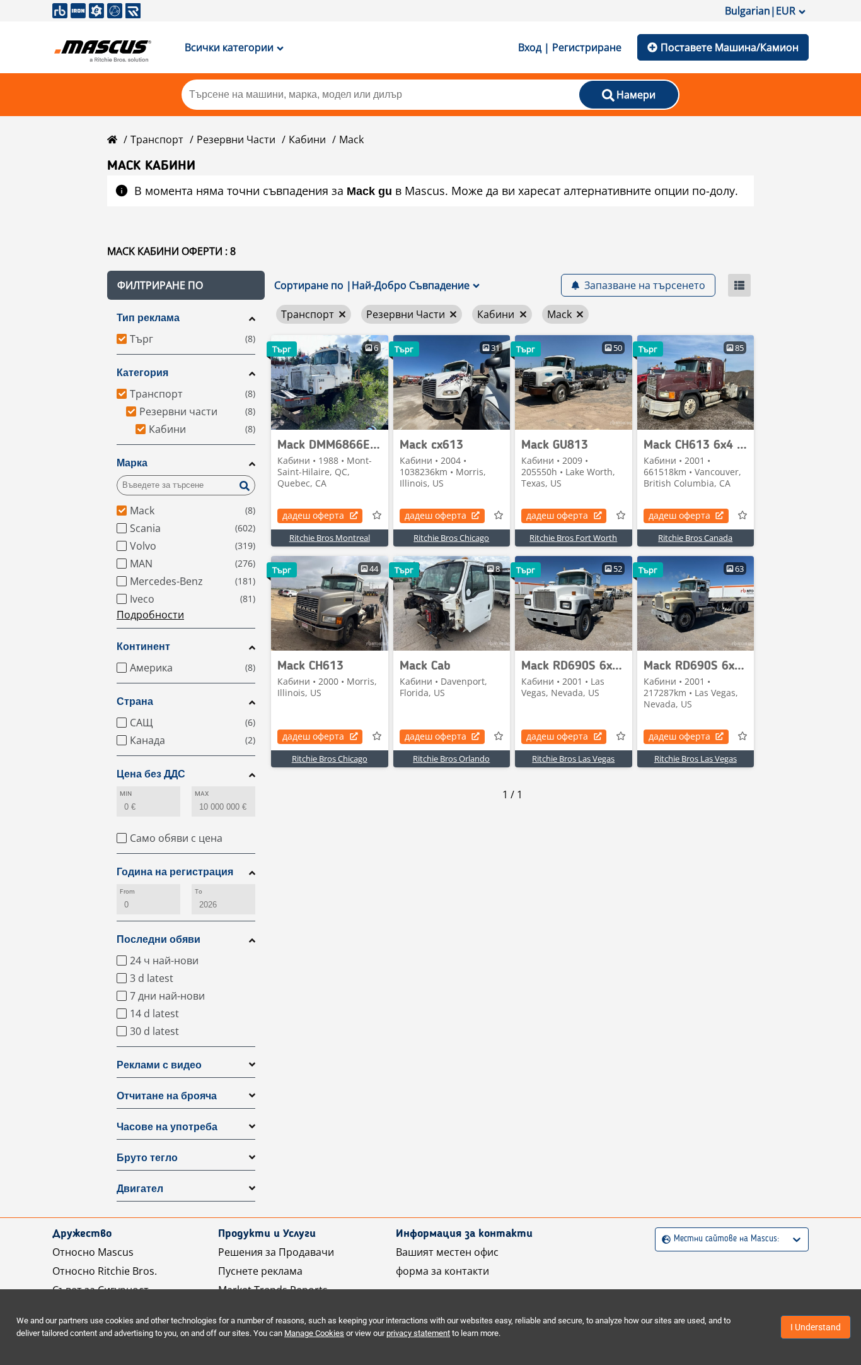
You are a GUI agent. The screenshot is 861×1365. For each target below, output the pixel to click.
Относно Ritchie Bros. (104, 1271)
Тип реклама (148, 317)
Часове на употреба (167, 1126)
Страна (135, 701)
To (198, 891)
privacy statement (418, 1333)
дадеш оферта (313, 515)
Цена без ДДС (151, 774)
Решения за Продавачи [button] (276, 1252)
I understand (815, 1327)
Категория (142, 372)
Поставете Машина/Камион (730, 47)
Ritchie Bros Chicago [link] (451, 537)
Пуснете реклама (260, 1271)
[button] (186, 285)
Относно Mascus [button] (93, 1252)
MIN (126, 793)
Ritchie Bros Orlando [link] (451, 758)
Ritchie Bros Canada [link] (695, 537)
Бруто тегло (147, 1157)
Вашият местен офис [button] (447, 1252)
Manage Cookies (314, 1333)
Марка (132, 463)
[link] (329, 382)
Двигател (140, 1188)
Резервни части (236, 139)
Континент (143, 646)
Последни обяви (158, 939)
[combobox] (663, 1239)
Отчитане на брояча (167, 1095)
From (127, 891)
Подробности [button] (150, 615)
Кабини (307, 139)
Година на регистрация (175, 871)
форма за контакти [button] (442, 1271)
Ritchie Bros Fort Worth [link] (573, 537)
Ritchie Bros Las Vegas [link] (573, 758)
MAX (202, 793)
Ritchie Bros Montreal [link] (329, 537)
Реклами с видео (159, 1065)
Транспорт (156, 139)
